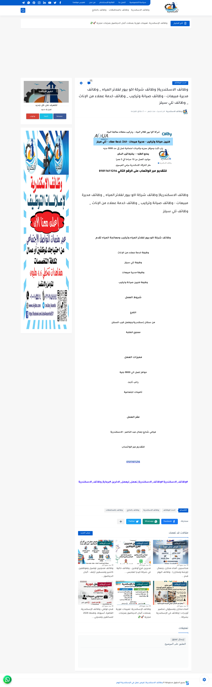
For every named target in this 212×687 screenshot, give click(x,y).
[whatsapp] (28, 3)
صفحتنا (59, 116)
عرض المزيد (85, 533)
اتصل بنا (122, 3)
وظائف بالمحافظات (119, 10)
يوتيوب (32, 116)
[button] (169, 521)
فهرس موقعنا (79, 3)
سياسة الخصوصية (138, 3)
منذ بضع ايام (181, 565)
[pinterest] (34, 3)
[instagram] (39, 3)
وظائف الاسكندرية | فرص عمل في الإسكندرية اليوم (139, 683)
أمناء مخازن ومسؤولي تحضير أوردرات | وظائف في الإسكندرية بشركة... (172, 613)
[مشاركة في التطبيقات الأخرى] (121, 521)
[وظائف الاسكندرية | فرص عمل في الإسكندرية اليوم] (172, 7)
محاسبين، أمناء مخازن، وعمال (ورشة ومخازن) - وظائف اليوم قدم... (172, 572)
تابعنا (46, 116)
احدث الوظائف (180, 83)
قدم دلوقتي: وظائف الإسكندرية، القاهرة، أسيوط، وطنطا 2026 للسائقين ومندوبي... (97, 613)
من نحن (92, 3)
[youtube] (50, 3)
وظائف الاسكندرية (140, 10)
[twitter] (55, 3)
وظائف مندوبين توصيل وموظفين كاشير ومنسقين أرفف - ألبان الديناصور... (96, 572)
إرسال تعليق (178, 639)
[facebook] (60, 3)
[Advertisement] (106, 53)
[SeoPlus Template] (187, 683)
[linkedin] (44, 3)
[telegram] (23, 3)
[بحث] (23, 10)
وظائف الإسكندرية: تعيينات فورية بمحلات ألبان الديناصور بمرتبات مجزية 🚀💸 (128, 23)
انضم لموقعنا (46, 92)
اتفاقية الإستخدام (106, 3)
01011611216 (133, 462)
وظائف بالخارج (99, 10)
